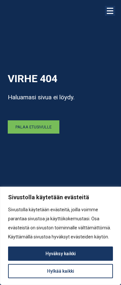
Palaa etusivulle (33, 127)
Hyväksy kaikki (60, 253)
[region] (60, 236)
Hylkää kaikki (60, 271)
